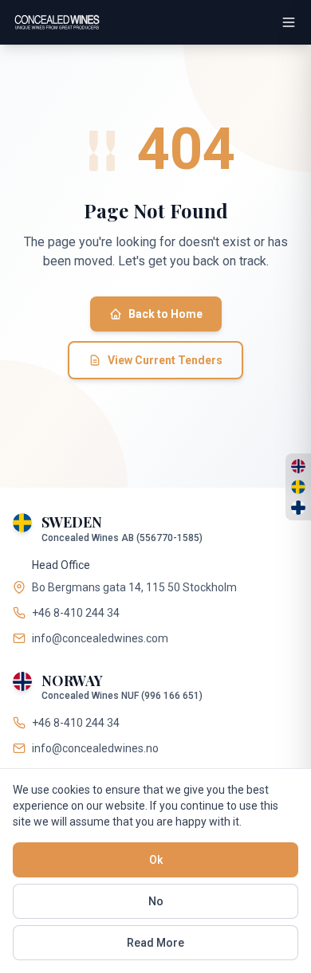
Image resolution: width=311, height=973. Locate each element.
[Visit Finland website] (298, 508)
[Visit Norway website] (298, 466)
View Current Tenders (165, 360)
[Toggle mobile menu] (288, 22)
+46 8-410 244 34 (76, 612)
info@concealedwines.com (100, 638)
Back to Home (165, 314)
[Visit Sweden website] (298, 487)
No (155, 901)
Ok (156, 859)
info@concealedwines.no (95, 748)
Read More (155, 942)
